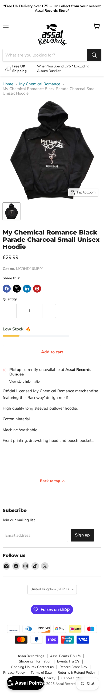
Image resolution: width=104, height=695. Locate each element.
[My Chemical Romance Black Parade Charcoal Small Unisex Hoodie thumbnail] (11, 211)
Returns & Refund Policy (76, 672)
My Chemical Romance (39, 84)
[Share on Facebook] (7, 289)
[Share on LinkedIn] (27, 289)
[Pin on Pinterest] (37, 289)
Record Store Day (73, 667)
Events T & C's (68, 661)
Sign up (82, 535)
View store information (25, 381)
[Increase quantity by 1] (49, 311)
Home (8, 84)
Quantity (10, 299)
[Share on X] (17, 289)
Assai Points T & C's (65, 656)
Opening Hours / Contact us (32, 667)
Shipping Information (35, 661)
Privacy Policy (14, 672)
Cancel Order (71, 678)
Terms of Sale (41, 672)
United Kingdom (49, 589)
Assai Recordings (31, 656)
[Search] (94, 55)
